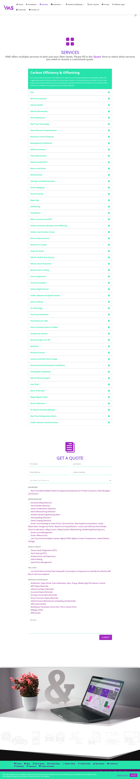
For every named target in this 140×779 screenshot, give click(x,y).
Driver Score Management (41, 532)
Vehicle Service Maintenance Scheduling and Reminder (53, 601)
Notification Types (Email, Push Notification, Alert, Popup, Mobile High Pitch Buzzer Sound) (68, 583)
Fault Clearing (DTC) (39, 553)
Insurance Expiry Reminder (42, 592)
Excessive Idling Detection (41, 502)
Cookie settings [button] (122, 775)
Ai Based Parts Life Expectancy (43, 556)
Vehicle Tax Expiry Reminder (42, 589)
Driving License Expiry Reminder (44, 595)
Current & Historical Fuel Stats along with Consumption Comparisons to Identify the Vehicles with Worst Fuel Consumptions (69, 572)
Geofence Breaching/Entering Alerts (45, 514)
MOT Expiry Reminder (40, 586)
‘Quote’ (97, 56)
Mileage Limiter (37, 610)
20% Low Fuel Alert (38, 604)
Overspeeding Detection (41, 517)
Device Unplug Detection (41, 520)
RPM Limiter (36, 613)
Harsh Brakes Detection (40, 505)
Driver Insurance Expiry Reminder (45, 598)
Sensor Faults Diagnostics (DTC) (44, 550)
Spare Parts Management (41, 562)
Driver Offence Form (39, 535)
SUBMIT (106, 637)
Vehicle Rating (36, 559)
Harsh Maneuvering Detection (43, 511)
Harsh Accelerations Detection (43, 508)
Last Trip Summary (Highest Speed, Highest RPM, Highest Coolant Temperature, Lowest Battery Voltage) (68, 540)
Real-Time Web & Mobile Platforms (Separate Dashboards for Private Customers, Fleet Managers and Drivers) (69, 492)
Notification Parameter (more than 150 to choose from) (53, 607)
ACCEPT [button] (133, 775)
